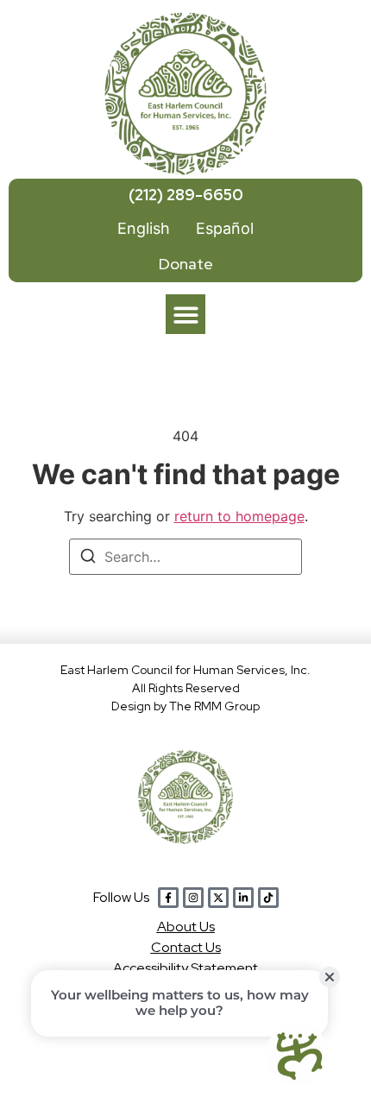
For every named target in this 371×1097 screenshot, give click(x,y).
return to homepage (239, 516)
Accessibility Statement (185, 968)
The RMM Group (214, 706)
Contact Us (186, 947)
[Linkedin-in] (243, 897)
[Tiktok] (268, 897)
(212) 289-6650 (186, 195)
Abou (186, 926)
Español (225, 228)
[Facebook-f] (168, 897)
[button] (186, 314)
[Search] (88, 558)
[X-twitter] (218, 897)
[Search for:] (185, 557)
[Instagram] (193, 897)
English (143, 228)
